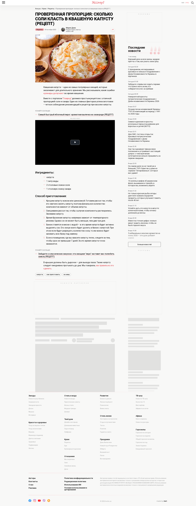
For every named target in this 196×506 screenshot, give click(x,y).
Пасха (102, 455)
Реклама (32, 488)
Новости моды (69, 399)
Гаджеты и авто (105, 432)
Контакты (33, 481)
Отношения (69, 456)
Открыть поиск (192, 2)
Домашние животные (72, 425)
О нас (31, 485)
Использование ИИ (72, 485)
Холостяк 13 (140, 402)
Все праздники (105, 459)
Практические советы (72, 402)
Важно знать (104, 408)
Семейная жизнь (70, 466)
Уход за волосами (35, 429)
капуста (40, 274)
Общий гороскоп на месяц (145, 439)
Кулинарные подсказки (72, 449)
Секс (66, 462)
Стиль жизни (105, 416)
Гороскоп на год (141, 442)
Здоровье (32, 442)
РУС (187, 3)
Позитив (103, 429)
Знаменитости (34, 402)
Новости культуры (142, 422)
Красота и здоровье (37, 422)
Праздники (105, 439)
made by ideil (161, 501)
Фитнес (31, 448)
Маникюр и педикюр (36, 435)
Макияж (31, 432)
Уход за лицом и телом (37, 425)
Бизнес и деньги (105, 399)
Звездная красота (35, 405)
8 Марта (103, 449)
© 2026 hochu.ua (105, 501)
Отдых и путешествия (107, 422)
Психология (104, 405)
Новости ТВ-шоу (142, 399)
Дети (66, 469)
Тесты (102, 425)
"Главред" (66, 98)
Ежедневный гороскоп (144, 449)
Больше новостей (144, 244)
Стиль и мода (70, 396)
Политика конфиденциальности (78, 478)
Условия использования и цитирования (75, 489)
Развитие (104, 396)
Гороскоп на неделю (143, 436)
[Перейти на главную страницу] (98, 2)
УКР (183, 3)
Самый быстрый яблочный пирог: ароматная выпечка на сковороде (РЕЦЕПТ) (76, 114)
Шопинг (67, 412)
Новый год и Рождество (108, 445)
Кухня (66, 439)
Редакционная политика (75, 481)
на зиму (67, 274)
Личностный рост (106, 402)
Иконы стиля (69, 405)
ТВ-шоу (139, 396)
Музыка (31, 412)
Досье (31, 408)
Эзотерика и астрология (108, 419)
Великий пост (105, 452)
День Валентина (106, 442)
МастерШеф (140, 405)
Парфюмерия (33, 445)
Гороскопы (141, 430)
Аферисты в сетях (142, 408)
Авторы (32, 478)
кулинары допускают (53, 93)
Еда (65, 445)
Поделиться (113, 30)
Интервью (32, 415)
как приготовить (53, 274)
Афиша (139, 416)
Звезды (32, 396)
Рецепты (39, 29)
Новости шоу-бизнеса (36, 399)
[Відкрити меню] (3, 2)
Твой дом (68, 419)
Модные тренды (70, 408)
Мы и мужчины (69, 459)
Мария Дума (71, 28)
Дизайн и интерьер (70, 422)
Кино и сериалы (141, 419)
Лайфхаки (67, 432)
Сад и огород (69, 429)
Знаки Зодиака (141, 445)
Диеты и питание (35, 438)
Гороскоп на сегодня (143, 432)
